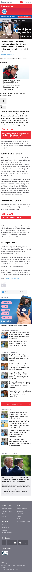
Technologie (5, 21)
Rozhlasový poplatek (23, 521)
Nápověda (20, 511)
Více (24, 21)
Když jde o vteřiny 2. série (11, 217)
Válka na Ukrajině (7, 508)
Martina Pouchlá (10, 278)
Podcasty (5, 530)
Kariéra (19, 516)
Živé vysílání (6, 317)
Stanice (4, 514)
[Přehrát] (3, 101)
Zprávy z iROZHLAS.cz (10, 454)
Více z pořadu (7, 410)
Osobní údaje (11, 565)
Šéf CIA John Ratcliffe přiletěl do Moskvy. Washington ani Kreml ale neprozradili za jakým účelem (15, 479)
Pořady (5, 314)
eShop (4, 516)
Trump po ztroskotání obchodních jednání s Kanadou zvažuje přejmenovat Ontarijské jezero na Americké (14, 491)
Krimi (4, 306)
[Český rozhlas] (6, 2)
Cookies (3, 565)
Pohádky (5, 310)
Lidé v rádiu (20, 514)
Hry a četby (6, 303)
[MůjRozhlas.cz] (3, 62)
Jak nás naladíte (22, 508)
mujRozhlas (4, 297)
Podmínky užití (21, 565)
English (3, 567)
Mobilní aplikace (7, 533)
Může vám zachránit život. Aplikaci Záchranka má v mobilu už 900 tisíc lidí (18, 343)
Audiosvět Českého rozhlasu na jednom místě (14, 325)
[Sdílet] (4, 107)
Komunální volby (7, 511)
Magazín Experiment (7, 54)
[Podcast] (1, 107)
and (18, 278)
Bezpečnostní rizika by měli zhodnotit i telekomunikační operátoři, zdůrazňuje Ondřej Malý (16, 135)
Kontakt (19, 519)
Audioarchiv (5, 527)
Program (16, 21)
